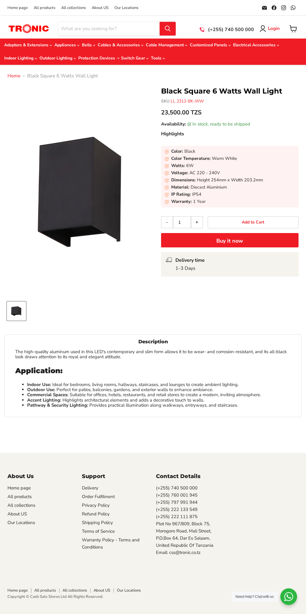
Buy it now (229, 240)
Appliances (65, 45)
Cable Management (165, 45)
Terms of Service (98, 531)
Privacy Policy (96, 505)
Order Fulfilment (98, 497)
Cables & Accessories (119, 45)
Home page (17, 8)
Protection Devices (97, 58)
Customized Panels (209, 45)
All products (44, 8)
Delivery (90, 488)
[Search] (168, 29)
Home (14, 76)
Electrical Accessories (255, 45)
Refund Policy (96, 514)
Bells (87, 45)
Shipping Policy (97, 523)
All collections (73, 8)
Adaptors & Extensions (27, 45)
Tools (157, 58)
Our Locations (126, 8)
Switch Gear (133, 58)
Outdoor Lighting (56, 58)
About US (100, 8)
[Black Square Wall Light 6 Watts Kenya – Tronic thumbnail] (16, 311)
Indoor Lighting (19, 58)
